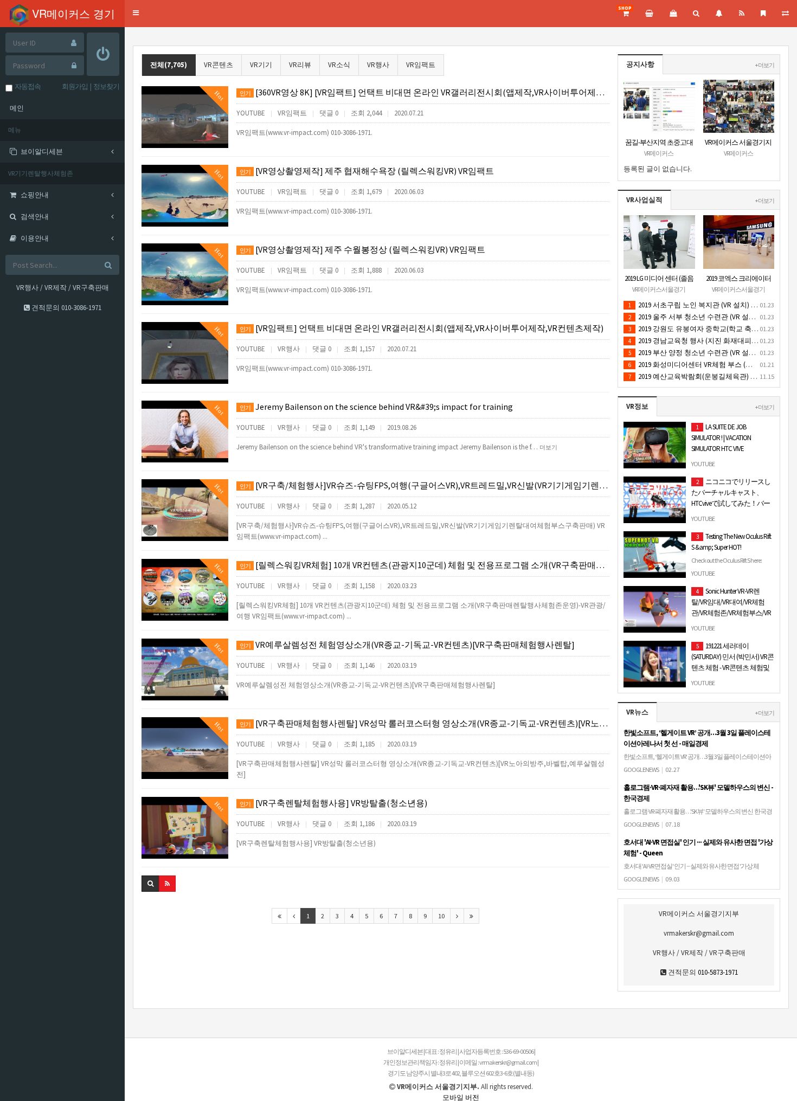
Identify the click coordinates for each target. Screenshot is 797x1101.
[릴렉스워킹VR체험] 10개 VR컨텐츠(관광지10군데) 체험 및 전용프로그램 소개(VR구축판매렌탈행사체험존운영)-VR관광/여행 (424, 564)
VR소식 (339, 64)
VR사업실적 (644, 199)
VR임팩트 (420, 64)
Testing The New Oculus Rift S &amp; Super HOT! (731, 564)
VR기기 (261, 64)
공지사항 (640, 64)
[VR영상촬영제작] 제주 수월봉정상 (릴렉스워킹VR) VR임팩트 (362, 249)
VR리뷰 (300, 64)
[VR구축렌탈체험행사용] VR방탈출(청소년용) (333, 802)
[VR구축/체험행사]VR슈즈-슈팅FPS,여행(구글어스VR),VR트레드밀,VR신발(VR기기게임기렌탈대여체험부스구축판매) (424, 485)
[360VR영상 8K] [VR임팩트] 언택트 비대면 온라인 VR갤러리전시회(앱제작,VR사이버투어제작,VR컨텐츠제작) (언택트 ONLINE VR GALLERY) (424, 92)
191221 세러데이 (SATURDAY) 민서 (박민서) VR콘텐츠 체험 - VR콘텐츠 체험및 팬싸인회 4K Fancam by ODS (732, 668)
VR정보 (637, 406)
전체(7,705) (168, 64)
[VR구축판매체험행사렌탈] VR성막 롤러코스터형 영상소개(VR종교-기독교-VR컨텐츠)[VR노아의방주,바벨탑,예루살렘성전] (424, 723)
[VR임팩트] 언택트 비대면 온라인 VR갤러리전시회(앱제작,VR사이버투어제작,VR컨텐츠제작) (421, 328)
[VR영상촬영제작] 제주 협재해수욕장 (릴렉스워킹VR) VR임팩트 (367, 170)
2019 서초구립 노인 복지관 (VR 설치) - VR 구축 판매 (711, 305)
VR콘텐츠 (218, 64)
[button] (136, 13)
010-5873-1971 (718, 972)
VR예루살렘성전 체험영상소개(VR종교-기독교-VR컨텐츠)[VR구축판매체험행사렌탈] (407, 644)
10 (441, 916)
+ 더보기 (764, 65)
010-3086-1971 (81, 307)
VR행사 (378, 64)
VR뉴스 (637, 712)
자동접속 (26, 86)
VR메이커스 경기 (72, 13)
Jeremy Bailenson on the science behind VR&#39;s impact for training (376, 406)
